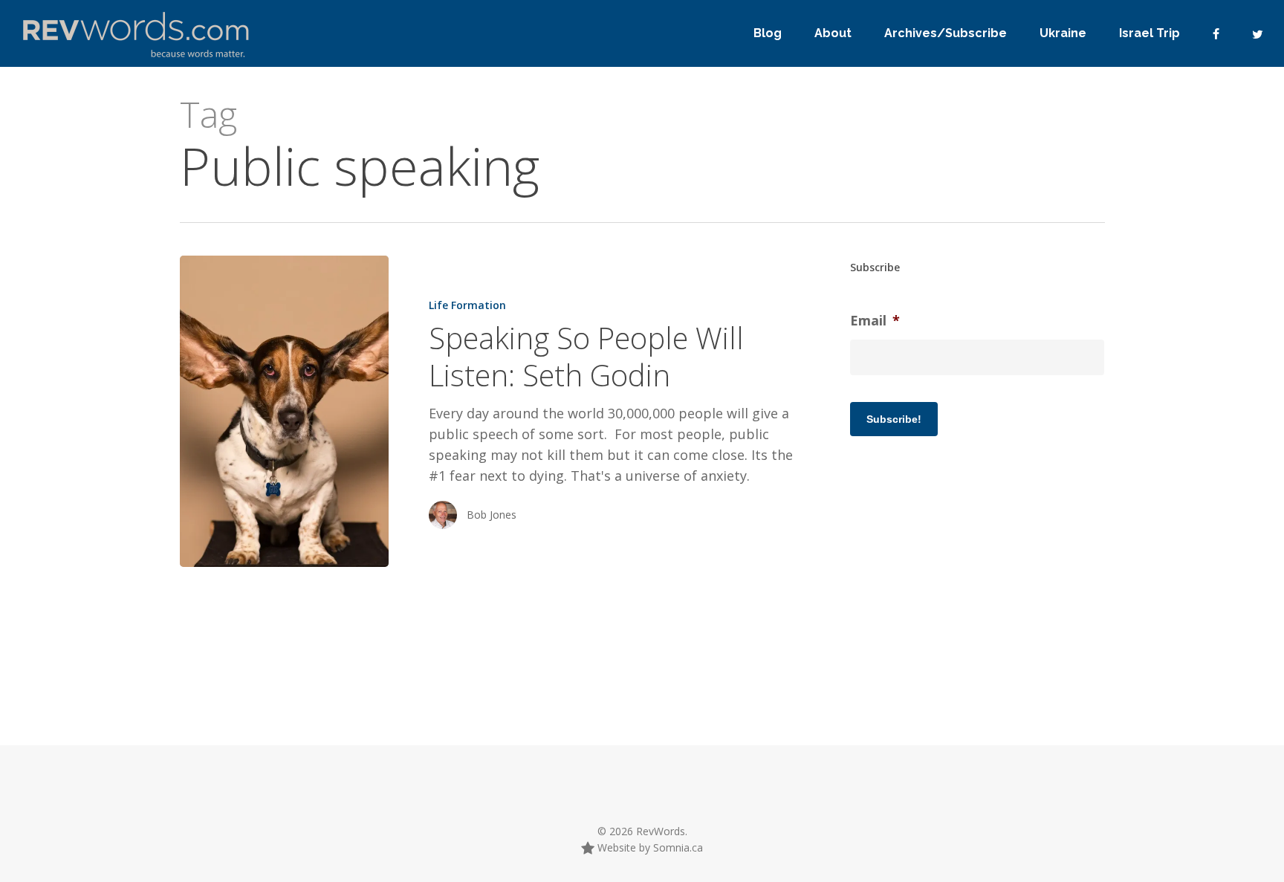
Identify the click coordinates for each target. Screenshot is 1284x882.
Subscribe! (893, 419)
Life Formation (467, 305)
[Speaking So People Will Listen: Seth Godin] (284, 411)
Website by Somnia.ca (648, 847)
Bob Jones (491, 515)
